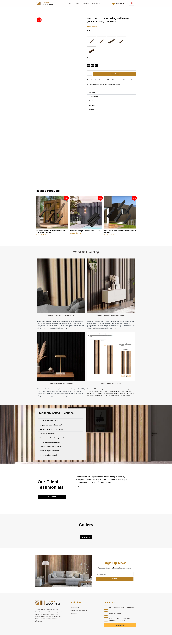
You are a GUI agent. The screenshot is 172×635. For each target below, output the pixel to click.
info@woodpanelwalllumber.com (122, 607)
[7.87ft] (88, 65)
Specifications (93, 97)
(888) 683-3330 (120, 3)
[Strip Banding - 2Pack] (121, 41)
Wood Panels (74, 607)
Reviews (92, 109)
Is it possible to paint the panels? (51, 425)
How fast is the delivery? (48, 433)
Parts (89, 31)
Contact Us (96, 3)
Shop (77, 3)
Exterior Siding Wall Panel (78, 610)
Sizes (89, 58)
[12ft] (92, 65)
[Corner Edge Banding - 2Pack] (101, 41)
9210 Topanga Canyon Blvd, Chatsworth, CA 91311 (120, 619)
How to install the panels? (48, 455)
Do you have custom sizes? (49, 421)
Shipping (92, 101)
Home (71, 3)
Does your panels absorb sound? (51, 446)
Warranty (92, 92)
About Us (86, 3)
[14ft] (96, 65)
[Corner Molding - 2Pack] (111, 41)
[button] (91, 41)
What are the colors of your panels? (52, 438)
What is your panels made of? (49, 451)
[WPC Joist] (91, 51)
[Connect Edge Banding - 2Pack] (91, 41)
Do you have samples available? (50, 442)
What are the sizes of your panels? (51, 429)
